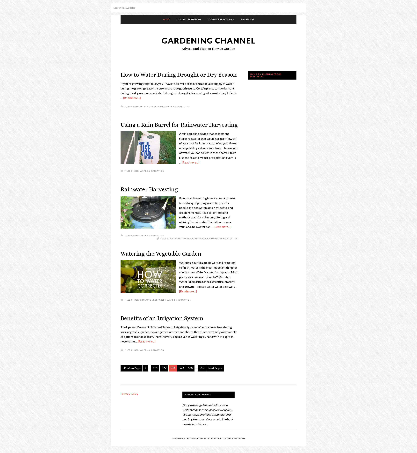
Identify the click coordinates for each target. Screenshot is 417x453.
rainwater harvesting (223, 238)
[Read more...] (132, 98)
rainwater (201, 238)
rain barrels (185, 238)
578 (173, 368)
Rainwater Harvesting (149, 189)
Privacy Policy (129, 394)
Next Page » (215, 368)
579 (181, 368)
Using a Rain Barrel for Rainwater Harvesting (179, 124)
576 (155, 368)
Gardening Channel (209, 40)
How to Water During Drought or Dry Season (179, 74)
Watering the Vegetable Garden (161, 253)
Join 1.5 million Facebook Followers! (265, 75)
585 (202, 368)
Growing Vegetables (153, 300)
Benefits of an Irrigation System (162, 318)
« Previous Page (131, 368)
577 (164, 368)
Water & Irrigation (178, 106)
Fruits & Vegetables (152, 106)
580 (190, 368)
